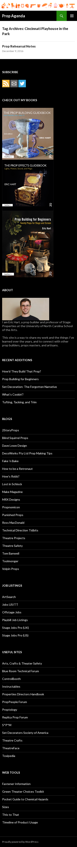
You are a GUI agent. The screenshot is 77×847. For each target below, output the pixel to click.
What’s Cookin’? (13, 394)
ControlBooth (11, 679)
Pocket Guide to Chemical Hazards (25, 799)
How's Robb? (10, 476)
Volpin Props (10, 569)
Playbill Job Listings (15, 620)
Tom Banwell (10, 553)
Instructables (11, 686)
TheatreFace (10, 748)
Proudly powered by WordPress (20, 841)
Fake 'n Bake (10, 461)
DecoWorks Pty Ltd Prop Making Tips (27, 453)
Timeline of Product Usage (20, 822)
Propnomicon (11, 507)
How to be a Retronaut (17, 468)
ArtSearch (9, 597)
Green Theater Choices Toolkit (23, 791)
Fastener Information (16, 784)
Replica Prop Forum (15, 717)
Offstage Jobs (11, 612)
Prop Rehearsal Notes (19, 46)
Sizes (5, 807)
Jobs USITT (10, 604)
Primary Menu (72, 16)
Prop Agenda (13, 15)
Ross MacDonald (13, 522)
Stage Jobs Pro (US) (15, 635)
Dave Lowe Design (14, 445)
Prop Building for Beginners (20, 379)
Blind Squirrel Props (15, 438)
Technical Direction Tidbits (20, 530)
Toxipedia (8, 756)
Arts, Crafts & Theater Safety (22, 663)
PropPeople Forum (14, 702)
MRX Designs (11, 499)
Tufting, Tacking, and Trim (19, 402)
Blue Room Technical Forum (20, 671)
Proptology (9, 709)
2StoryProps (10, 430)
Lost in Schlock (12, 484)
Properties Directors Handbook (23, 694)
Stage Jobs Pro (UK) (15, 627)
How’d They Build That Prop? (21, 371)
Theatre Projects (13, 538)
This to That (10, 814)
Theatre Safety (12, 545)
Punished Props (12, 515)
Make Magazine (12, 492)
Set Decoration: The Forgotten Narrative (29, 387)
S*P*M (6, 725)
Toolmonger (10, 561)
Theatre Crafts (12, 740)
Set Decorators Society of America (25, 732)
